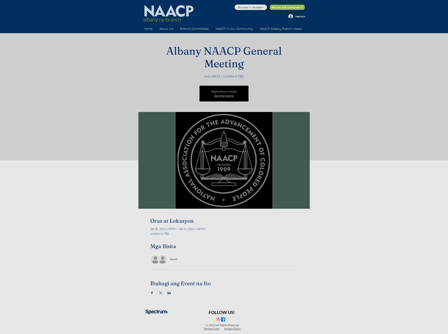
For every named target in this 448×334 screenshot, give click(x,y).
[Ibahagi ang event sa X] (160, 292)
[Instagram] (218, 319)
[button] (194, 28)
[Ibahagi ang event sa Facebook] (152, 292)
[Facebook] (223, 319)
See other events (224, 95)
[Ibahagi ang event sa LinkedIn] (169, 292)
